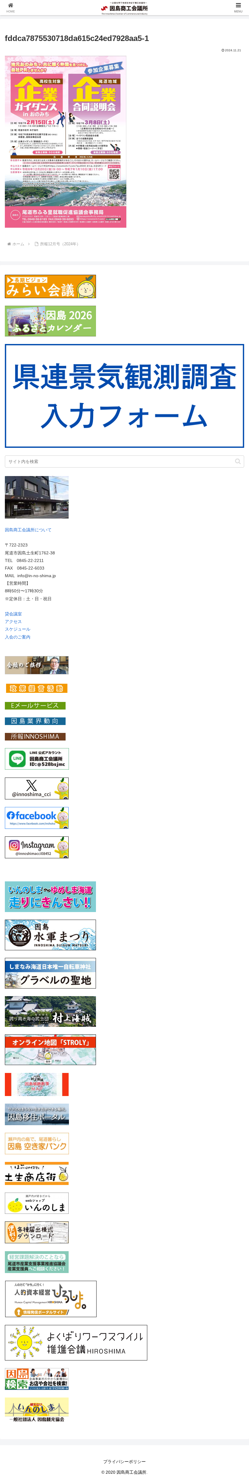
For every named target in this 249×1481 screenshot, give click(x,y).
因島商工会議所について (28, 529)
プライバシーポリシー (124, 1461)
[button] (238, 461)
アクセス (13, 621)
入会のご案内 (17, 637)
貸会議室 (13, 613)
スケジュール (17, 629)
